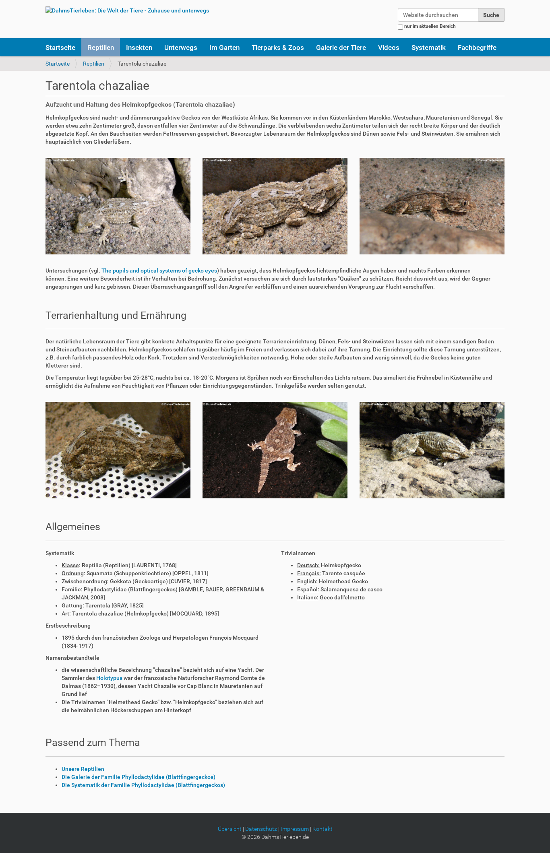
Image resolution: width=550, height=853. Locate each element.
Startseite (60, 47)
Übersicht (230, 829)
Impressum (295, 829)
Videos (388, 47)
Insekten (139, 47)
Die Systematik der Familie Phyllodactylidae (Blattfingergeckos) (143, 785)
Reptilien (100, 47)
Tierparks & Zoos (278, 47)
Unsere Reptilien (83, 769)
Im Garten (224, 47)
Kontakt (322, 829)
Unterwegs (180, 47)
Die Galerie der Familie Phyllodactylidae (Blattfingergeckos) (138, 777)
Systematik (428, 47)
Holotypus (109, 678)
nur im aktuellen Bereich (430, 26)
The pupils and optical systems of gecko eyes (159, 270)
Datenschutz (261, 829)
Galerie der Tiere (341, 47)
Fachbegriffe (477, 47)
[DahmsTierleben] (127, 10)
